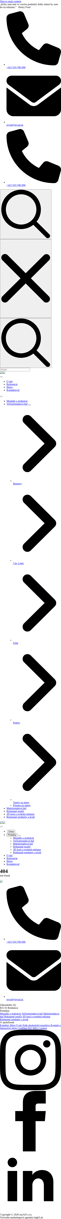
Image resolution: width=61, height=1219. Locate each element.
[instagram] (30, 1089)
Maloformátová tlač (17, 808)
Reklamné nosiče (15, 811)
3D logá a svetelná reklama (20, 814)
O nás (10, 381)
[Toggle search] (25, 214)
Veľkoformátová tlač (17, 404)
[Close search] (25, 278)
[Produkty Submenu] (19, 835)
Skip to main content (10, 1)
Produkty (12, 835)
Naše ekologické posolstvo (36, 1025)
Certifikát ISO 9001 (28, 1028)
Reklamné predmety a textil (21, 817)
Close (11, 831)
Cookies (43, 1028)
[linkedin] (30, 1211)
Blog (13, 1025)
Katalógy (5, 1025)
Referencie (12, 384)
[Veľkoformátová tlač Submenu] (29, 404)
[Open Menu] (1, 376)
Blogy (10, 387)
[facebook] (30, 1150)
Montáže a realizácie (17, 401)
